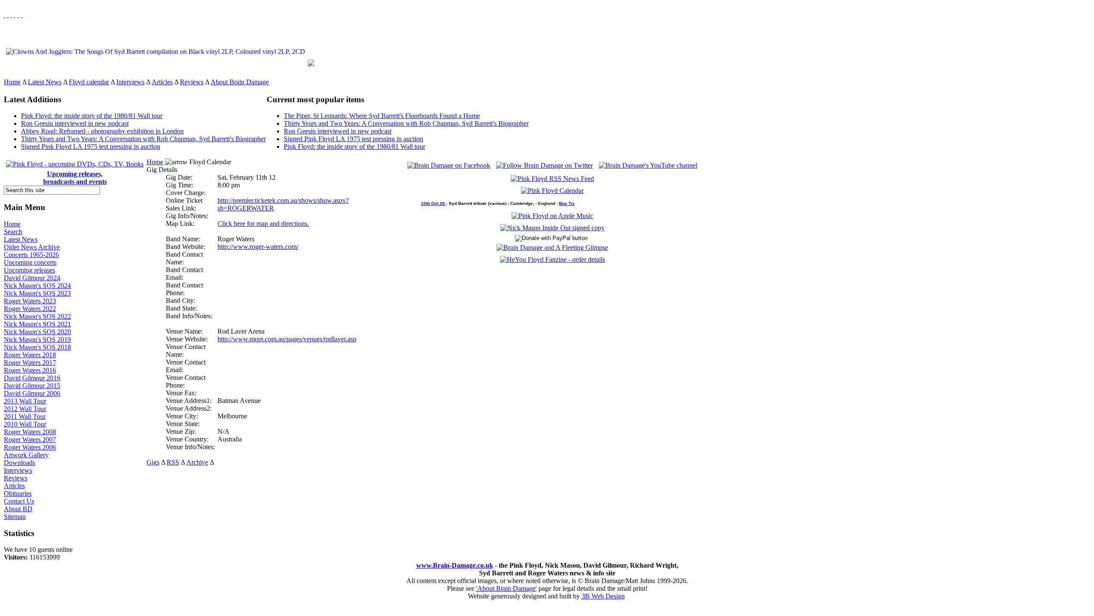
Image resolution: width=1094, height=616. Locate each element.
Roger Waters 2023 (30, 301)
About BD (18, 508)
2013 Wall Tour (25, 401)
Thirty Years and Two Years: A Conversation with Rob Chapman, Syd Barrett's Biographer (143, 138)
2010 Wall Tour (25, 424)
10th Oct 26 (433, 203)
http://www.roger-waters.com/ (258, 246)
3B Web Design (603, 596)
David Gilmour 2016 (32, 378)
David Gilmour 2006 (32, 393)
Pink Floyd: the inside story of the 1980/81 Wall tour (91, 115)
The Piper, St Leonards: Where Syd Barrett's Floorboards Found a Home (382, 115)
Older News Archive (32, 247)
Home (12, 82)
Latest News (45, 82)
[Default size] (18, 14)
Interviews (130, 82)
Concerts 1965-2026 (31, 254)
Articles (162, 82)
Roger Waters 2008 (30, 431)
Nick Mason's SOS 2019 (37, 339)
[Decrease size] (21, 14)
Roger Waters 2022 (30, 308)
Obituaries (18, 493)
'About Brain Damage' (506, 588)
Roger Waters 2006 (30, 447)
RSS (173, 462)
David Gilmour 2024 (32, 277)
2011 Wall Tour (25, 416)
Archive (197, 462)
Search (13, 231)
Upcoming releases (29, 270)
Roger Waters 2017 (30, 362)
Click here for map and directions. (263, 223)
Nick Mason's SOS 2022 (37, 316)
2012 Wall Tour (25, 408)
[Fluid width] (4, 14)
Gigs (153, 462)
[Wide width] (8, 14)
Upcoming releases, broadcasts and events (75, 177)
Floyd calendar (89, 82)
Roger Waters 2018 (30, 354)
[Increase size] (14, 14)
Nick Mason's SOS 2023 (37, 293)
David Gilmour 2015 (32, 385)
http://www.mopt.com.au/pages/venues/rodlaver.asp (287, 339)
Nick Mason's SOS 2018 (37, 347)
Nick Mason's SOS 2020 (37, 331)
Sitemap (15, 516)
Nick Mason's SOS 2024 (37, 285)
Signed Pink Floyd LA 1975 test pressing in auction (90, 146)
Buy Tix (567, 203)
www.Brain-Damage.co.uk (454, 565)
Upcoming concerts (30, 262)
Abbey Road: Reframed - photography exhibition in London (102, 131)
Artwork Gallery (26, 455)
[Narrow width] (11, 14)
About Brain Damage (240, 82)
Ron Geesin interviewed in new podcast (75, 123)
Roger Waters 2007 (30, 439)
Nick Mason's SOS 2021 (37, 324)
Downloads (19, 462)
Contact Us (19, 501)
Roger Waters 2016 (30, 370)
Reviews (191, 82)
